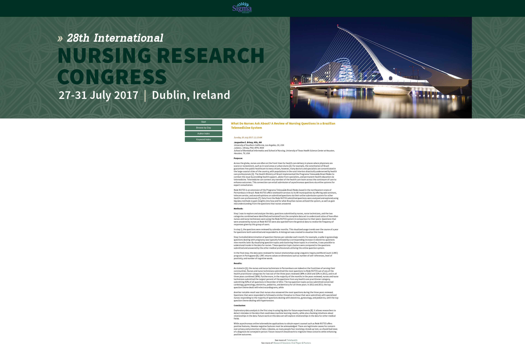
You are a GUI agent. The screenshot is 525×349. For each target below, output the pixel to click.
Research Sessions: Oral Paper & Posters (292, 342)
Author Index (203, 133)
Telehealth (292, 340)
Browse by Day (203, 128)
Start (203, 122)
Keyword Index (203, 139)
